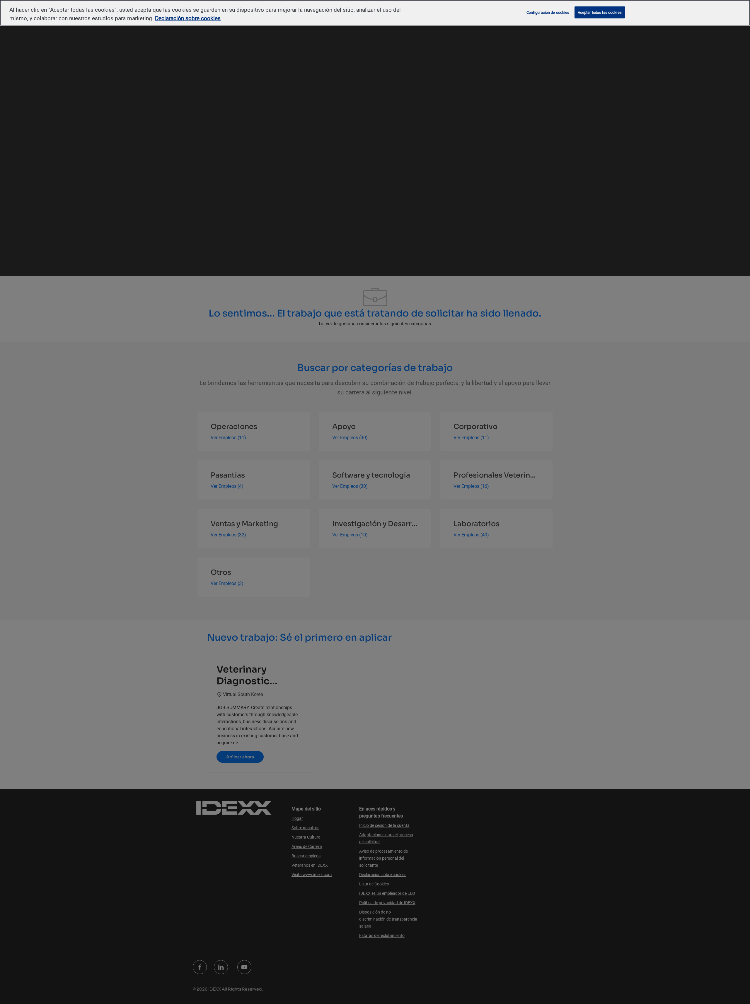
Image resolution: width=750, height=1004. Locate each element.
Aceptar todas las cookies (600, 12)
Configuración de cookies (548, 12)
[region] (375, 13)
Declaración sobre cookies (188, 18)
